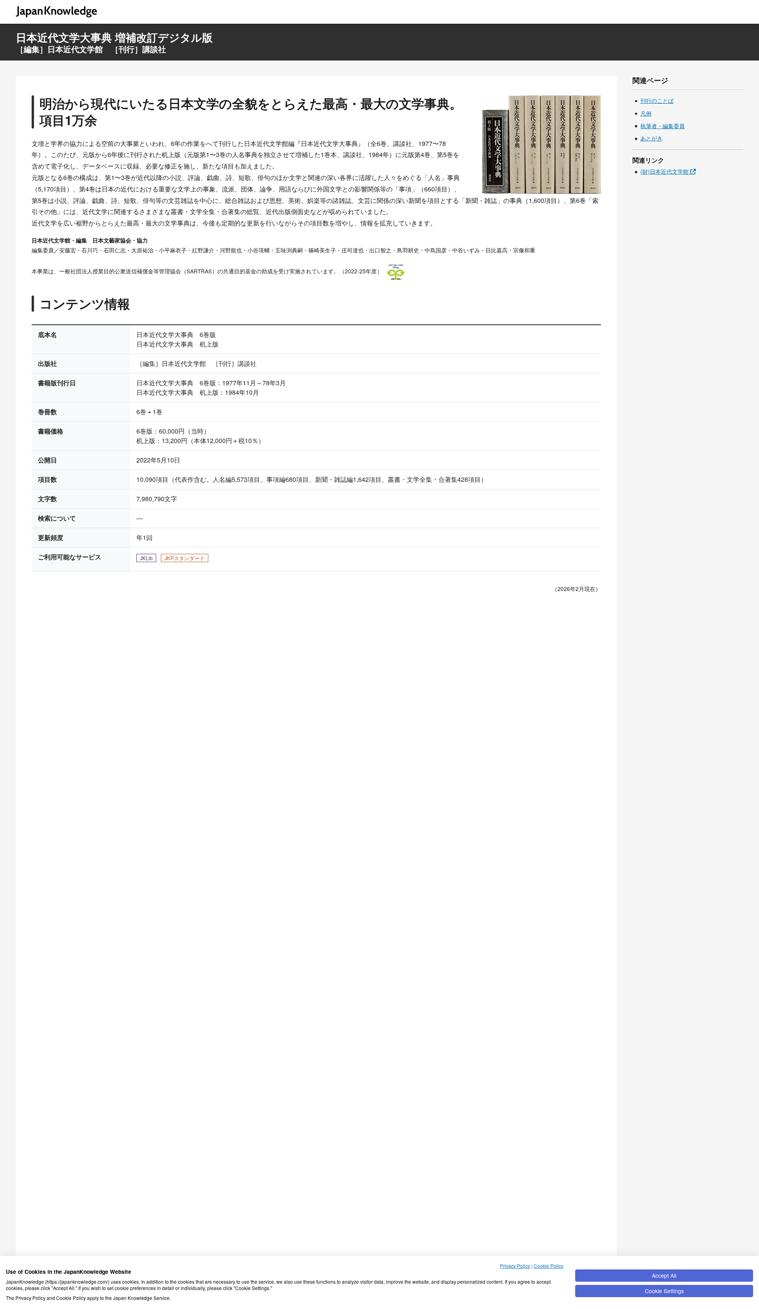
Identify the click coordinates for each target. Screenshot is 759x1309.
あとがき (651, 138)
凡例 (645, 113)
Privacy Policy (515, 1265)
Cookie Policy (548, 1265)
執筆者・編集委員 (662, 126)
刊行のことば (657, 101)
